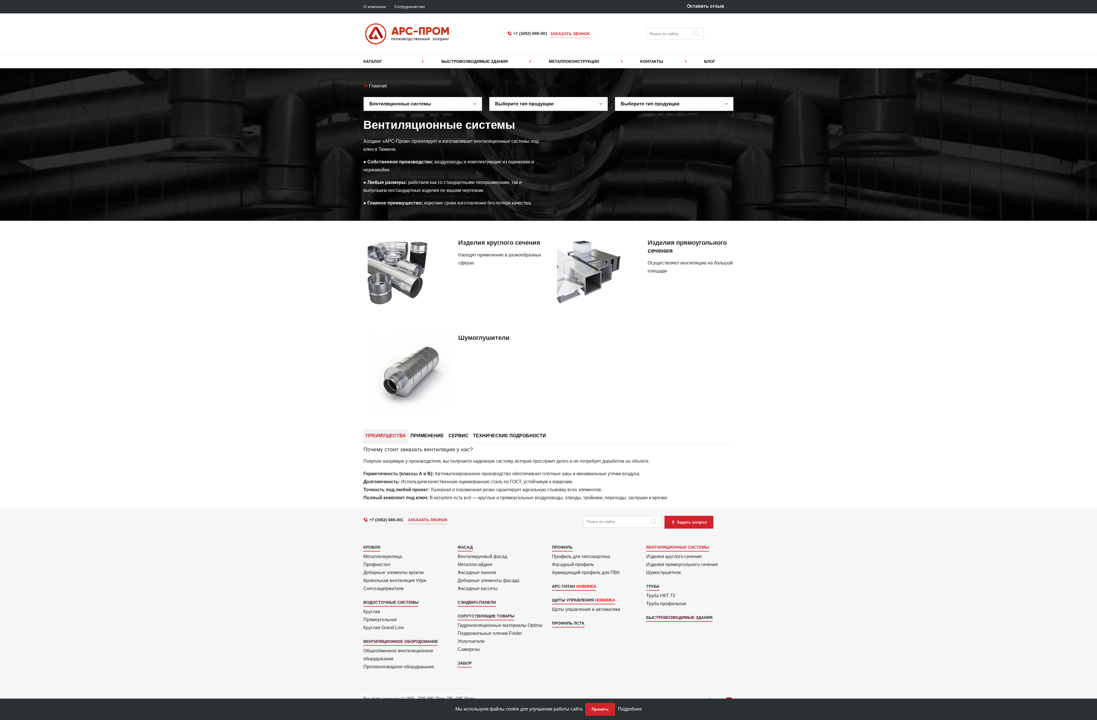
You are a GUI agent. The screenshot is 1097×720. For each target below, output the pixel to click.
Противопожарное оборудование (398, 666)
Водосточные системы (391, 602)
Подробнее (630, 709)
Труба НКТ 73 (660, 595)
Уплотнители (471, 641)
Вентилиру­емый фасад (482, 556)
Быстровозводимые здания (474, 61)
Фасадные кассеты (478, 588)
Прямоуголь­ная (380, 619)
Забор (465, 663)
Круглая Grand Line (383, 627)
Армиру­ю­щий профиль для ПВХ (586, 572)
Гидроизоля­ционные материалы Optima (500, 625)
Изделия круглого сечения (674, 556)
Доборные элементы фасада (488, 580)
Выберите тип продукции (524, 103)
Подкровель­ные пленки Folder (490, 633)
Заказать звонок (570, 33)
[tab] (548, 474)
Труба (652, 586)
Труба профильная (666, 603)
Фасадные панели (477, 572)
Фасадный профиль (573, 564)
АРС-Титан (563, 586)
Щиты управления (573, 600)
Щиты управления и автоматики (586, 609)
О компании (374, 6)
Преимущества (386, 435)
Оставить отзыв (705, 6)
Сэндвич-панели (477, 602)
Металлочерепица (382, 556)
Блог (709, 61)
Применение (427, 435)
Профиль (562, 547)
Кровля (371, 547)
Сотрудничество (410, 6)
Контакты (651, 61)
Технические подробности (509, 435)
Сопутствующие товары (486, 616)
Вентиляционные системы (400, 103)
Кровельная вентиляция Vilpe (395, 580)
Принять (600, 709)
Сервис (459, 435)
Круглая (371, 611)
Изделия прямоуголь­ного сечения (682, 564)
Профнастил (376, 564)
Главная (377, 85)
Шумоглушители (663, 572)
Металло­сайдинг (475, 564)
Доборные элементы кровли (393, 572)
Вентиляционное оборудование (400, 641)
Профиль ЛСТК (568, 623)
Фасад (465, 547)
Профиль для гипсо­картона (581, 556)
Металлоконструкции (574, 61)
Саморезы (469, 649)
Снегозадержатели (383, 588)
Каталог (372, 61)
